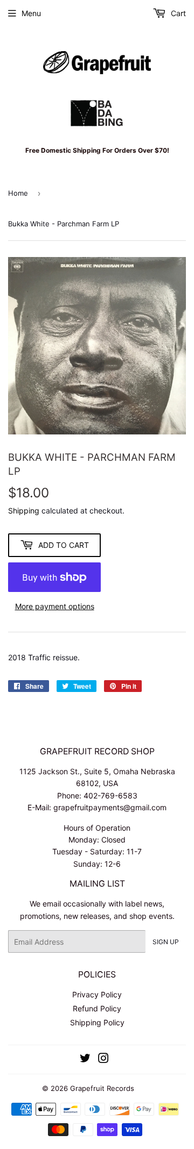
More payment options (54, 606)
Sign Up (166, 942)
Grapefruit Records (102, 1088)
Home (18, 193)
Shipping (23, 510)
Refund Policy (97, 1008)
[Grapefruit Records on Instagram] (103, 1059)
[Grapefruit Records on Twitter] (85, 1059)
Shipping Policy (97, 1022)
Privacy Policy (97, 994)
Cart (177, 13)
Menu (31, 13)
